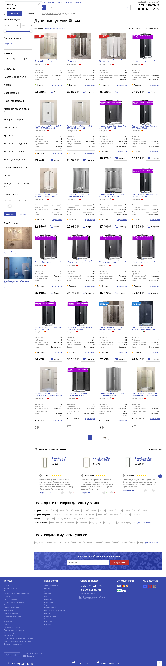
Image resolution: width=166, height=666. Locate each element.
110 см (102, 511)
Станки (6, 624)
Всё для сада (8, 636)
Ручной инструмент (10, 633)
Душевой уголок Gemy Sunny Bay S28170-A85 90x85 (145, 127)
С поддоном (82, 523)
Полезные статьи (50, 616)
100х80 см (90, 515)
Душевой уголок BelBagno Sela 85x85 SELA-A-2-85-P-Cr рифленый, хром (79, 195)
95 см (77, 511)
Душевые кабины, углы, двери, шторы (17, 594)
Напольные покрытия (11, 608)
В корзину (57, 92)
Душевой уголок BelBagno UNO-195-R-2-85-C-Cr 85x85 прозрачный (79, 127)
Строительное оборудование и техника (17, 641)
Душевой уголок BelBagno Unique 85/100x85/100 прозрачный (112, 328)
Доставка (42, 2)
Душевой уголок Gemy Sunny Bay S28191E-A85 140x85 (112, 127)
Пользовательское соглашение (55, 610)
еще (124, 590)
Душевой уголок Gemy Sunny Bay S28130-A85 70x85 (145, 195)
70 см (47, 511)
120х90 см (137, 515)
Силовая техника (10, 619)
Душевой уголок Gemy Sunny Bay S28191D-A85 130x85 (145, 262)
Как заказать (48, 602)
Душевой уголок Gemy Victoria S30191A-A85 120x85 (79, 394)
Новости (47, 613)
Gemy (140, 543)
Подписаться (119, 563)
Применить (9, 214)
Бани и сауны (8, 610)
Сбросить (23, 214)
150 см (136, 511)
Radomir (98, 543)
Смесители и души (10, 599)
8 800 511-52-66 (148, 9)
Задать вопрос (57, 85)
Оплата (59, 2)
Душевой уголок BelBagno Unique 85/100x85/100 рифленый (80, 61)
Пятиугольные (79, 519)
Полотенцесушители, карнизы (14, 602)
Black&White (64, 543)
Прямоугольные (63, 519)
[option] (56, 476)
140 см (127, 511)
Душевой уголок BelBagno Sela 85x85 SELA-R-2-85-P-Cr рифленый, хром (111, 195)
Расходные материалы (12, 627)
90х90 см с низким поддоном (62, 523)
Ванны (6, 591)
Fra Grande (76, 543)
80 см (62, 511)
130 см (119, 511)
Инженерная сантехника (12, 616)
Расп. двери (109, 523)
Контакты (77, 2)
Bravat (132, 543)
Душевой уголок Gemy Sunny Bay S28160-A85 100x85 (80, 328)
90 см (69, 511)
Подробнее (44, 493)
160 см (144, 511)
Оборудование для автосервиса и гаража (18, 638)
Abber (115, 543)
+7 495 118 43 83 (23, 663)
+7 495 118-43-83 (147, 5)
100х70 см (78, 515)
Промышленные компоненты (14, 630)
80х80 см (57, 515)
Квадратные (49, 519)
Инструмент (8, 622)
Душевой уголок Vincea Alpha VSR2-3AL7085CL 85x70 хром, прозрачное (144, 328)
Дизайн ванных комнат (52, 585)
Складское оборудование (13, 644)
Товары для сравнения (109, 663)
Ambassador (51, 543)
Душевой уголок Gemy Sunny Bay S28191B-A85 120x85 (80, 262)
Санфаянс (7, 596)
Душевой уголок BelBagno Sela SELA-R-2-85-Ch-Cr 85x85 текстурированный (111, 394)
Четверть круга (94, 519)
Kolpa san (88, 543)
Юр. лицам (68, 2)
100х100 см (113, 515)
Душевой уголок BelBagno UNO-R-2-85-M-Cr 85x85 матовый (48, 127)
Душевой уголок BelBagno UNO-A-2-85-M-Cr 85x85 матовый (48, 195)
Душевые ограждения (126, 523)
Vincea (107, 543)
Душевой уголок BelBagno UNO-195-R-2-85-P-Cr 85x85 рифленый (48, 394)
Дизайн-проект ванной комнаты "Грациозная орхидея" (16, 252)
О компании (48, 619)
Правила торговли (50, 608)
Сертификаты (49, 605)
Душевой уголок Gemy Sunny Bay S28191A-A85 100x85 (48, 262)
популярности (150, 28)
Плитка (6, 585)
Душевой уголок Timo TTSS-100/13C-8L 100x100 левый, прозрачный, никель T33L (146, 459)
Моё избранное (82, 663)
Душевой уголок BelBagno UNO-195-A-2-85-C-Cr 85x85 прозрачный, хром (47, 61)
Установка (51, 2)
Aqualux (124, 543)
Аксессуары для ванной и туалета (16, 605)
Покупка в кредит (50, 599)
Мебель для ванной (11, 588)
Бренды (47, 588)
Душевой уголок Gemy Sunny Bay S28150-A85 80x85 (48, 328)
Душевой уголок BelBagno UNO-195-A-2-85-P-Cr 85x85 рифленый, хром (145, 394)
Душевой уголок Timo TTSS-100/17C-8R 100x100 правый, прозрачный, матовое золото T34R (62, 459)
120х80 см (125, 515)
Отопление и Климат (11, 613)
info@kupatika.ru (89, 594)
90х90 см (68, 515)
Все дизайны (8, 288)
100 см (85, 511)
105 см (93, 511)
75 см (54, 511)
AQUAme (39, 543)
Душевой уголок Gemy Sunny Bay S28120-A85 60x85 (145, 61)
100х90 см (101, 515)
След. (103, 438)
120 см (110, 511)
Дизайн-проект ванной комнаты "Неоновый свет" (16, 282)
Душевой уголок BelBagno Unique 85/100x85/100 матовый (112, 61)
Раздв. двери (95, 523)
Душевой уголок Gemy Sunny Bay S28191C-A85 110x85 (112, 262)
